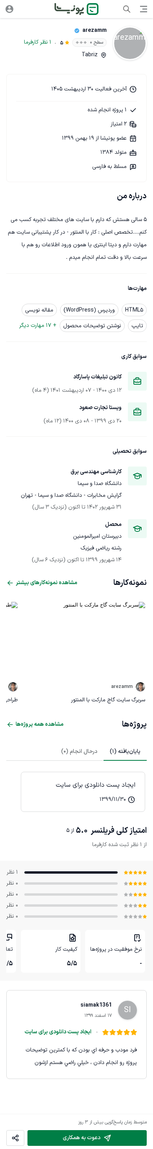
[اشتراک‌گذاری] (15, 1138)
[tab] (125, 751)
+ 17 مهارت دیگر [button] (37, 325)
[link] (83, 791)
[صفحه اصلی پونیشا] (76, 9)
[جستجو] (126, 9)
